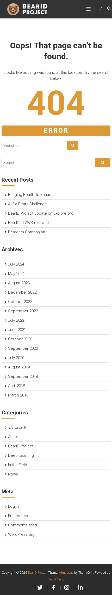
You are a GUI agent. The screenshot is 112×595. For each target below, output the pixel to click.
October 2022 (20, 301)
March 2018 (18, 395)
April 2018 (16, 386)
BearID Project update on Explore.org (40, 213)
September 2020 (23, 348)
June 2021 (17, 329)
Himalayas (66, 572)
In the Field (17, 464)
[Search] (72, 145)
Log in (13, 506)
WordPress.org (21, 534)
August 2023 (19, 283)
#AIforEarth (17, 427)
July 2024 (16, 264)
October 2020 (20, 339)
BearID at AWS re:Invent (28, 222)
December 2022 (22, 292)
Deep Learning (21, 455)
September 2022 (23, 311)
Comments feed (22, 525)
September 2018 (23, 376)
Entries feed (18, 515)
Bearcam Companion (26, 232)
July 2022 (16, 320)
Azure (13, 436)
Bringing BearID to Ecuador (31, 194)
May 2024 (16, 273)
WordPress (55, 579)
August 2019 (19, 367)
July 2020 (16, 357)
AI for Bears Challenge (27, 204)
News (13, 474)
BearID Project (20, 446)
